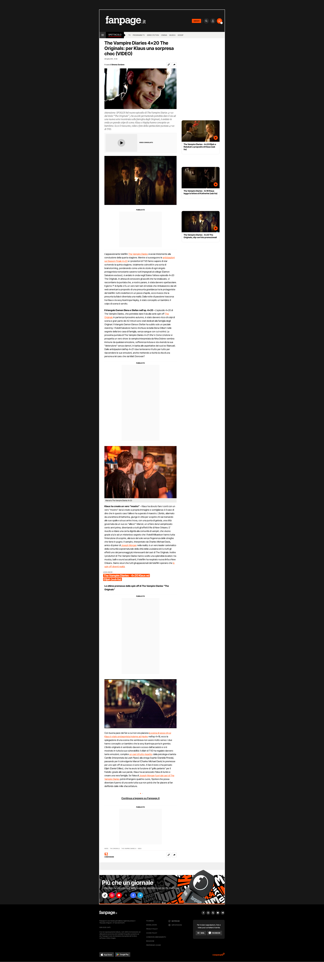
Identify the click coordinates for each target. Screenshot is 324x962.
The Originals (115, 848)
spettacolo (114, 34)
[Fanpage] (108, 913)
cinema (164, 35)
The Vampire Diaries (138, 254)
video (139, 848)
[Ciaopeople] (218, 955)
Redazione (150, 941)
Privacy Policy (152, 929)
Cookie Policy (151, 933)
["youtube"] (119, 895)
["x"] (126, 895)
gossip (180, 35)
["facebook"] (133, 895)
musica (172, 35)
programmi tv (139, 35)
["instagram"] (112, 895)
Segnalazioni (151, 925)
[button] (174, 64)
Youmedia (150, 921)
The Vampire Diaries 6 (128, 848)
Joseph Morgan (129, 545)
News (106, 848)
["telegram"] (140, 895)
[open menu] (102, 35)
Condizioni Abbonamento (156, 937)
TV (129, 35)
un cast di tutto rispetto (140, 754)
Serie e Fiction (153, 35)
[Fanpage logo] (122, 21)
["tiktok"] (105, 895)
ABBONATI (196, 21)
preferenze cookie (153, 945)
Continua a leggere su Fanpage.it (140, 798)
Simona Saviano (117, 64)
